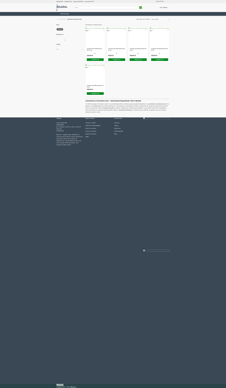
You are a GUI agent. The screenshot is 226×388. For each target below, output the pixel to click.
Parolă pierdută (118, 131)
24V (57, 49)
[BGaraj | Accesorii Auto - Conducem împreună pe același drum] (63, 7)
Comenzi (116, 122)
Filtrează (60, 29)
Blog (115, 134)
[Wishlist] (103, 29)
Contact (68, 1)
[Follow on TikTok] (166, 1)
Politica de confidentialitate (92, 125)
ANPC (87, 136)
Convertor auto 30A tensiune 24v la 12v (116, 49)
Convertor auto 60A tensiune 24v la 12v (159, 49)
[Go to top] (222, 385)
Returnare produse (90, 134)
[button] (78, 1)
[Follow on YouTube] (168, 1)
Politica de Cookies (90, 128)
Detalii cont (117, 128)
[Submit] (140, 7)
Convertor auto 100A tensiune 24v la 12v (94, 49)
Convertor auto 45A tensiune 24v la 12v (138, 49)
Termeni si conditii (90, 122)
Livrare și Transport (90, 131)
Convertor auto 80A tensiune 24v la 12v (95, 86)
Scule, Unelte (62, 19)
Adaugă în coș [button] (95, 59)
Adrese (116, 125)
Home (59, 1)
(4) (60, 40)
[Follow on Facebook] (165, 1)
